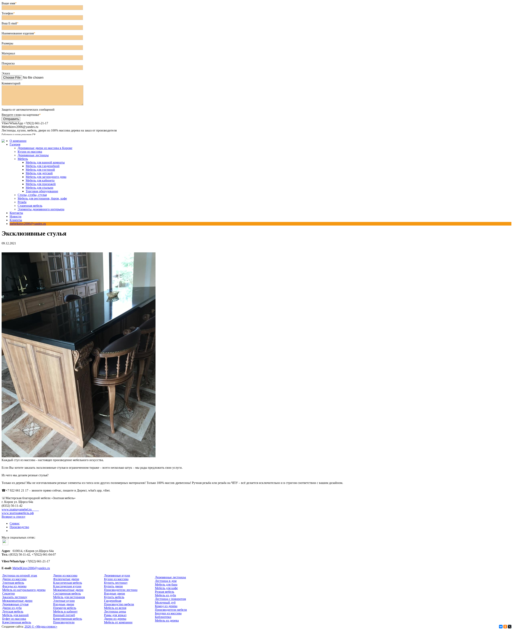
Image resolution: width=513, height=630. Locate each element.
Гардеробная (112, 600)
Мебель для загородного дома (46, 177)
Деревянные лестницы (33, 155)
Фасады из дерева (14, 586)
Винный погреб (64, 615)
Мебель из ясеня (115, 608)
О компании (18, 140)
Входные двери (63, 604)
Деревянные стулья (15, 604)
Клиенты (16, 220)
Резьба (22, 202)
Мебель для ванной (15, 615)
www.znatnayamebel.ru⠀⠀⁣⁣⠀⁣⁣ (20, 509)
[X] (509, 626)
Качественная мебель (16, 622)
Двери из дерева (115, 618)
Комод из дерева (166, 606)
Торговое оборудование (42, 191)
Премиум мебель (64, 608)
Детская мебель (12, 611)
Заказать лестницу (14, 597)
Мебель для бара (166, 584)
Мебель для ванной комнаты (45, 162)
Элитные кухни (64, 600)
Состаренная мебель (67, 593)
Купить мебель (114, 597)
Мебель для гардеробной (43, 166)
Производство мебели (119, 604)
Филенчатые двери (66, 579)
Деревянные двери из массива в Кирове (45, 148)
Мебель (23, 159)
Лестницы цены (115, 611)
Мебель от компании (118, 622)
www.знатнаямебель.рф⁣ (18, 513)
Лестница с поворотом (170, 599)
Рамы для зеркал (115, 615)
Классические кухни (67, 586)
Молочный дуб (165, 602)
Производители (64, 622)
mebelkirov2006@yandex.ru (28, 223)
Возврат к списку (13, 516)
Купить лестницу (116, 582)
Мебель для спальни (39, 187)
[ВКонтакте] (501, 626)
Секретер (8, 593)
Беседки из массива (168, 613)
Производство (19, 527)
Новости (15, 216)
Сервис (15, 523)
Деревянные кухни (117, 575)
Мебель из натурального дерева (23, 590)
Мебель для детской (39, 173)
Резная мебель (164, 591)
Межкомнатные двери (17, 600)
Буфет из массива (14, 618)
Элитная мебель (13, 582)
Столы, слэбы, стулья (32, 195)
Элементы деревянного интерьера (41, 209)
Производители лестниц (120, 590)
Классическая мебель (67, 582)
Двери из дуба (12, 608)
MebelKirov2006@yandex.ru (31, 568)
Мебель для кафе (166, 588)
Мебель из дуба (165, 595)
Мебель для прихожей (41, 184)
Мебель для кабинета (40, 180)
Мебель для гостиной (40, 169)
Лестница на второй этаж (19, 575)
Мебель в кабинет (65, 611)
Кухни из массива (30, 151)
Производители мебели (171, 609)
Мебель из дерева (167, 620)
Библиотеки (163, 617)
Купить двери (113, 586)
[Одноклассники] (505, 626)
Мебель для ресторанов (69, 597)
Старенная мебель (30, 205)
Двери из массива (14, 579)
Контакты (16, 213)
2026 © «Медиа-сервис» (40, 626)
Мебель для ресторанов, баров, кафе (42, 198)
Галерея (15, 144)
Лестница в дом (166, 581)
